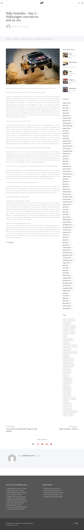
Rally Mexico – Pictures (73, 88)
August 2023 (66, 103)
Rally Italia (66, 385)
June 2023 (65, 108)
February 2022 (67, 141)
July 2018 (65, 207)
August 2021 (66, 153)
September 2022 (67, 126)
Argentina (71, 319)
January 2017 (66, 250)
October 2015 (67, 285)
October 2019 (67, 171)
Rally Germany (67, 378)
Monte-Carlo (67, 349)
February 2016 (67, 278)
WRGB (70, 414)
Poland (74, 352)
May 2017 (65, 240)
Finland (73, 326)
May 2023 (65, 110)
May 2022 (65, 136)
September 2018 (67, 202)
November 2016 (67, 255)
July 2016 (65, 265)
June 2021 (65, 159)
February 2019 (67, 191)
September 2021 (67, 151)
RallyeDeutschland (68, 365)
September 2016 (67, 260)
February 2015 (67, 306)
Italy (65, 336)
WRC (65, 414)
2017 (65, 319)
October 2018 (67, 199)
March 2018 (66, 217)
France (72, 329)
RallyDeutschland (68, 359)
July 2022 (65, 131)
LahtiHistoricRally (68, 339)
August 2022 (66, 128)
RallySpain (66, 398)
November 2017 (67, 227)
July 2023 (65, 105)
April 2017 (65, 242)
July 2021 (65, 156)
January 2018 (66, 222)
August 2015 (66, 290)
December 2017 (67, 224)
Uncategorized (16, 39)
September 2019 (67, 174)
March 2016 (66, 275)
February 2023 (67, 118)
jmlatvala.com (16, 26)
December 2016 (67, 252)
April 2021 (65, 164)
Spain (73, 398)
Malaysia (66, 342)
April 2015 (65, 301)
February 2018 (67, 219)
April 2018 (65, 214)
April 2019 (65, 186)
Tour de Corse (67, 405)
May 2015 (65, 298)
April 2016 (65, 273)
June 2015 (65, 296)
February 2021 (67, 166)
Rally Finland (67, 372)
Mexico (74, 346)
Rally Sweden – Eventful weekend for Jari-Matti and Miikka (73, 62)
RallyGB (66, 375)
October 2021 (67, 148)
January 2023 (66, 120)
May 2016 (65, 270)
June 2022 (65, 133)
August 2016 (66, 263)
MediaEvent (67, 346)
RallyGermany (67, 382)
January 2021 (66, 169)
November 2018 (67, 197)
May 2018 (65, 212)
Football (66, 329)
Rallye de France (68, 362)
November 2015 (67, 283)
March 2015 (66, 303)
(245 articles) (37, 456)
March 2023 (66, 115)
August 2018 (66, 204)
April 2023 (65, 113)
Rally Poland (67, 392)
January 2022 (66, 143)
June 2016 (65, 268)
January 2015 (66, 308)
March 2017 (66, 245)
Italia (72, 333)
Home (9, 39)
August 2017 (66, 232)
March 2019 (66, 189)
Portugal (66, 355)
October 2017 (67, 230)
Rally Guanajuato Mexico (72, 71)
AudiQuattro (67, 323)
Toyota (65, 411)
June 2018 (65, 209)
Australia (66, 326)
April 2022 (65, 138)
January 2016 (66, 280)
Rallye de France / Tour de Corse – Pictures (73, 80)
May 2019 (65, 184)
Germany (66, 333)
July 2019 (65, 179)
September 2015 (67, 288)
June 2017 (65, 237)
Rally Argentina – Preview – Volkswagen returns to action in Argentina (72, 54)
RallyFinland (67, 369)
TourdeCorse (67, 408)
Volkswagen (73, 411)
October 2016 (67, 257)
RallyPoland (67, 395)
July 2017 (65, 235)
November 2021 (67, 146)
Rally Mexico (67, 388)
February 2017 (67, 247)
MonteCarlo (67, 352)
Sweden (66, 401)
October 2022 (67, 123)
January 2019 (66, 194)
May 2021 (65, 161)
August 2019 (66, 176)
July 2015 (65, 293)
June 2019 (65, 181)
